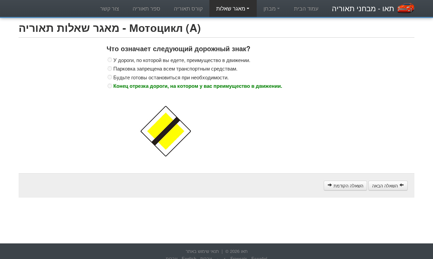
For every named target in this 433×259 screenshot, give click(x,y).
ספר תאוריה (146, 8)
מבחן (270, 8)
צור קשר (109, 8)
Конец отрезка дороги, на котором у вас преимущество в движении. (197, 86)
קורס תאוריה (188, 8)
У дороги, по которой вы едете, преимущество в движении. (181, 60)
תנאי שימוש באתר (202, 251)
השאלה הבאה (385, 185)
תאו (363, 8)
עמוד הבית (306, 8)
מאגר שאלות (231, 8)
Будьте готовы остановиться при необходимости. (171, 77)
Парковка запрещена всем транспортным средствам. (175, 68)
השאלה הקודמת (347, 185)
